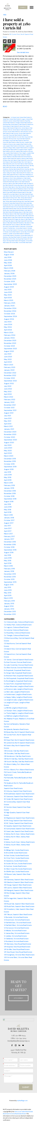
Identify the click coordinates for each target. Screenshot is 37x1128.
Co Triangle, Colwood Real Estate (22, 122)
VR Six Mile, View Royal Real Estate (18, 239)
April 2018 (7, 512)
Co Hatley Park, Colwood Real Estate (18, 625)
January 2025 (9, 306)
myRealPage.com (22, 1100)
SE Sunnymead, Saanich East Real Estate (17, 194)
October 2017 (9, 520)
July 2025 (7, 289)
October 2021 (9, 407)
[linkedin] (19, 1045)
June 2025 (8, 292)
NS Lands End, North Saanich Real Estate (20, 163)
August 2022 (9, 383)
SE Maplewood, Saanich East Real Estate (19, 818)
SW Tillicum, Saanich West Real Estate (19, 224)
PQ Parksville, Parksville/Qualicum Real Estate (21, 176)
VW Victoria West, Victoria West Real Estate (21, 242)
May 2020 (8, 450)
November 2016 (10, 544)
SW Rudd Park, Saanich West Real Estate (19, 906)
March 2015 (8, 598)
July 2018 (7, 504)
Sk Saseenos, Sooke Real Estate (16, 861)
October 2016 (9, 547)
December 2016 (10, 542)
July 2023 (7, 354)
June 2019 (8, 475)
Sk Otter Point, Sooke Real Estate (15, 205)
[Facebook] (12, 1045)
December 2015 (10, 574)
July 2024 (8, 322)
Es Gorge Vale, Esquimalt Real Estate (17, 673)
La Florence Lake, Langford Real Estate (17, 144)
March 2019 (8, 483)
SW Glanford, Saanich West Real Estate (13, 214)
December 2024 (10, 308)
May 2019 (7, 477)
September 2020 (10, 440)
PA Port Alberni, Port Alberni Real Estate (19, 769)
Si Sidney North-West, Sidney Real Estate (20, 197)
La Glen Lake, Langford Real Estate (17, 692)
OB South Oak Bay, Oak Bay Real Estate (20, 171)
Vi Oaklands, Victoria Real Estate (16, 939)
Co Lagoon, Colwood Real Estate (16, 627)
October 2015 (9, 579)
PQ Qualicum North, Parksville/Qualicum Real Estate (16, 178)
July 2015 (7, 587)
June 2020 (8, 448)
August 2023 (9, 351)
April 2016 (7, 563)
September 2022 (10, 381)
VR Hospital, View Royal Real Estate (17, 947)
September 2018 (10, 499)
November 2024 (10, 311)
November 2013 (10, 614)
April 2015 (7, 595)
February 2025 (9, 303)
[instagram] (16, 1045)
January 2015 (9, 603)
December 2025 (10, 276)
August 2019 (8, 469)
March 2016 (8, 566)
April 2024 (8, 330)
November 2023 (10, 343)
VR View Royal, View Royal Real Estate (18, 952)
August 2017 (8, 523)
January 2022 (9, 402)
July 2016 (7, 555)
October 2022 (9, 378)
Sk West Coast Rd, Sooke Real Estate (22, 208)
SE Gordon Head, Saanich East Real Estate (14, 187)
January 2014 (9, 609)
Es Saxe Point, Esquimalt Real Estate (17, 684)
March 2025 (8, 300)
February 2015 (9, 601)
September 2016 (10, 550)
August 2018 (8, 501)
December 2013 (10, 611)
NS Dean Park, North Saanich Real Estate (19, 740)
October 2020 (9, 437)
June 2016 (8, 558)
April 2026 (8, 265)
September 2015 (10, 582)
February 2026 (9, 271)
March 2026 (8, 268)
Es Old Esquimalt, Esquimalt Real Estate (17, 138)
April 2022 (8, 394)
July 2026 (7, 257)
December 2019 (10, 459)
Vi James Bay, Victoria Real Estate (16, 933)
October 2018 (9, 496)
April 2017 (7, 531)
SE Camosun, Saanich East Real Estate (18, 796)
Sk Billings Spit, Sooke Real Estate (25, 201)
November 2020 (10, 434)
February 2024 (9, 335)
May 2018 (7, 509)
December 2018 (10, 491)
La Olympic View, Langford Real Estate (18, 710)
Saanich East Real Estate (9, 180)
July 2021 (7, 416)
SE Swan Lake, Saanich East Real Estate (18, 831)
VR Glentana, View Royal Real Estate (17, 944)
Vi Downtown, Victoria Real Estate (17, 920)
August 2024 (9, 319)
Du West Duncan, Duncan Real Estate (19, 133)
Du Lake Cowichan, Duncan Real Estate (18, 665)
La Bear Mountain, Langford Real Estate (19, 686)
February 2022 (9, 399)
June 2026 (8, 260)
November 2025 (10, 279)
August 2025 (9, 287)
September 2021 (10, 410)
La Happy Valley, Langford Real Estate (17, 147)
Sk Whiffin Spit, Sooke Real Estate (16, 871)
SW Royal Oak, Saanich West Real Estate (14, 221)
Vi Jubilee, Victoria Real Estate (15, 233)
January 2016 (9, 571)
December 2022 (10, 373)
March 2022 (8, 397)
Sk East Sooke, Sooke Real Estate (16, 855)
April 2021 (7, 424)
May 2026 (8, 263)
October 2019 (9, 464)
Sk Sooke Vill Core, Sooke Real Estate (19, 206)
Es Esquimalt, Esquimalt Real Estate (17, 670)
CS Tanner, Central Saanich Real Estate (17, 130)
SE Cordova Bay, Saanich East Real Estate (22, 185)
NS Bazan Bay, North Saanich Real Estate (13, 160)
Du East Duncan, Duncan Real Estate (17, 662)
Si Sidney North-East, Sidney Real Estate (19, 834)
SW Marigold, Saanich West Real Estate (18, 890)
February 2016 (9, 569)
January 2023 (9, 370)
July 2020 (8, 445)
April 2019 (7, 480)
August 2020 (9, 442)
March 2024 (8, 332)
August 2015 (8, 585)
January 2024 (9, 338)
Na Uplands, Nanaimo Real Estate (23, 158)
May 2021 (7, 421)
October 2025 (9, 281)
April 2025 (8, 297)
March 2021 (8, 426)
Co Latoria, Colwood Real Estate (15, 121)
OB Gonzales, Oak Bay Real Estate (18, 167)
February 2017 (9, 536)
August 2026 (9, 255)
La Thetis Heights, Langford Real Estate (18, 713)
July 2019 (7, 472)
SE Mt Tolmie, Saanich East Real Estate (18, 823)
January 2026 (9, 273)
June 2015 (8, 590)
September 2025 (10, 284)
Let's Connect (18, 998)
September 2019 (10, 467)
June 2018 (8, 507)
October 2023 (9, 346)
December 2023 (10, 340)
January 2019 (9, 488)
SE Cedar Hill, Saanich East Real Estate (18, 799)
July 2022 (7, 386)
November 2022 (10, 375)
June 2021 (8, 418)
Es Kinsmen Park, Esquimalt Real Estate (18, 676)
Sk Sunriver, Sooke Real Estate (15, 866)
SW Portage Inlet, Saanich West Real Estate (23, 219)
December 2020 (10, 432)
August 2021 (8, 413)
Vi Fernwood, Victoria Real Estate (25, 230)
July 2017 (7, 526)
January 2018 (9, 518)
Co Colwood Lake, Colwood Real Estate (20, 117)
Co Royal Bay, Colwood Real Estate (17, 633)
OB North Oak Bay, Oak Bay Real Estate (18, 759)
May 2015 (7, 593)
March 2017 (8, 534)
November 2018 (10, 493)
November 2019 (10, 461)
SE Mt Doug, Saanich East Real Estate (16, 190)
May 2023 (8, 359)
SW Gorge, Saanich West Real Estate (17, 885)
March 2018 (8, 515)
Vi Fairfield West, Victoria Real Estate (18, 925)
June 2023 (8, 357)
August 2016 (8, 552)
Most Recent (9, 252)
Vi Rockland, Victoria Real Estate (22, 235)
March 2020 (8, 456)
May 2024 (8, 327)
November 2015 (10, 577)
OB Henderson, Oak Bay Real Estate (17, 756)
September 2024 (10, 316)
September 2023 (10, 348)
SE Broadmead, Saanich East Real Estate (17, 181)
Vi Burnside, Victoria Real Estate (16, 917)
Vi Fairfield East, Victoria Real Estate (16, 228)
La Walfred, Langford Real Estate (15, 155)
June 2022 (8, 389)
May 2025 (8, 295)
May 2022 (8, 391)
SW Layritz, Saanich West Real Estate (21, 215)
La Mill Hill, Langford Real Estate (18, 151)
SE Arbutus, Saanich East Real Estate (18, 791)
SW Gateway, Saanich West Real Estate (22, 212)
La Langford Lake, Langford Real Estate (18, 700)
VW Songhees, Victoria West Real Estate (19, 955)
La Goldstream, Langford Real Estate (18, 694)
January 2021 (9, 429)
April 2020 (8, 453)
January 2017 (9, 539)
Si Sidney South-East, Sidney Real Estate (19, 842)
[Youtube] (23, 1045)
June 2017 (8, 528)
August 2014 (9, 606)
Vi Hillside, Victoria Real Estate (11, 232)
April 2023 (8, 362)
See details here (23, 52)
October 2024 (9, 314)
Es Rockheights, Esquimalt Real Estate (18, 681)
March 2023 (8, 365)
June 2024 (8, 324)
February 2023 (9, 367)
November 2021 (10, 405)
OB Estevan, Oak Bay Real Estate (16, 751)
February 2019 (9, 485)
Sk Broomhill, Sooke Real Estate (11, 203)
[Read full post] (9, 48)
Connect (23, 7)
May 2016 (7, 560)
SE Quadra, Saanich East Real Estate (17, 826)
